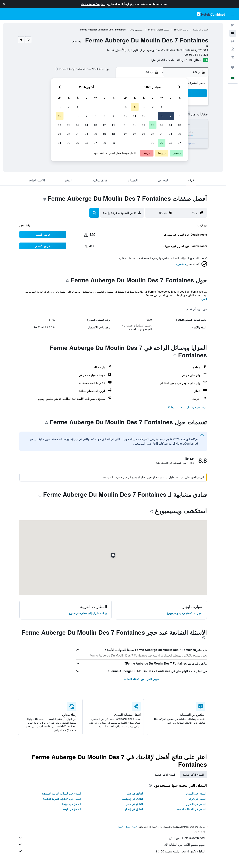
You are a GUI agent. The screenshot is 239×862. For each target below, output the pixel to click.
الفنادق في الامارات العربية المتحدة (62, 798)
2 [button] (152, 107)
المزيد (203, 299)
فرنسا (186, 29)
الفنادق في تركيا (197, 798)
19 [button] (125, 125)
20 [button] (179, 134)
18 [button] (134, 125)
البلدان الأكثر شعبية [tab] (193, 774)
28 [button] (170, 143)
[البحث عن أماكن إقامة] (233, 33)
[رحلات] (233, 67)
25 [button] (134, 134)
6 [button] (179, 116)
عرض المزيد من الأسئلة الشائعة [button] (141, 679)
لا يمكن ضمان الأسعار (127, 826)
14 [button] (170, 125)
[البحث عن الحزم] (233, 49)
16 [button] (152, 125)
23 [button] (152, 134)
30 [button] (152, 143)
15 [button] (161, 125)
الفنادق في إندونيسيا (133, 798)
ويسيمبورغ (138, 29)
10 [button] (143, 116)
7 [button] (170, 116)
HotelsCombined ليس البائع (187, 838)
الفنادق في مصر (135, 804)
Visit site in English (93, 4)
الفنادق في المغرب (195, 793)
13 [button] (179, 125)
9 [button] (152, 116)
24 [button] (143, 134)
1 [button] (161, 107)
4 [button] (135, 107)
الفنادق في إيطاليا (134, 809)
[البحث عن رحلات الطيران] (233, 25)
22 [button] (161, 134)
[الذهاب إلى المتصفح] (233, 57)
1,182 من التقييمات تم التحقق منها (172, 60)
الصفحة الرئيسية (200, 29)
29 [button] (161, 143)
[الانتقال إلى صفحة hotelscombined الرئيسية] (211, 14)
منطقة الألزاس (162, 29)
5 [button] (126, 107)
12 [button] (125, 116)
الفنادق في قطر (135, 793)
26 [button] (125, 134)
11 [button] (134, 116)
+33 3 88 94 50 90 (196, 54)
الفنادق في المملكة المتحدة (191, 809)
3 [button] (144, 107)
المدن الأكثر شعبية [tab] (165, 774)
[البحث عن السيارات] (233, 41)
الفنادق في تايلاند (72, 809)
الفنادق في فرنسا (71, 804)
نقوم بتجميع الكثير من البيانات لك (184, 844)
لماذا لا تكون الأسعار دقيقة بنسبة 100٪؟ (180, 851)
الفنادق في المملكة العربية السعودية (61, 793)
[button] (4, 4)
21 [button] (170, 134)
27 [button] (179, 143)
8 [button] (161, 116)
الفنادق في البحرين (195, 804)
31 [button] (59, 143)
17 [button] (143, 125)
